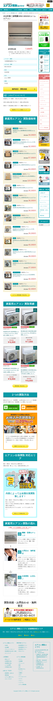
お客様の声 (42, 192)
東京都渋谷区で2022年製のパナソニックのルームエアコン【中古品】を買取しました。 (11, 370)
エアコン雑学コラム (44, 197)
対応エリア (38, 9)
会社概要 (50, 9)
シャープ (42, 92)
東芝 (41, 123)
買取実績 (25, 9)
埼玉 (33, 635)
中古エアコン (21, 651)
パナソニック (43, 104)
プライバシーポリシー (10, 649)
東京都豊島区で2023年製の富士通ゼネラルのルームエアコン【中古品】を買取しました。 (29, 371)
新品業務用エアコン (23, 647)
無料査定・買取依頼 (19, 89)
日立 (41, 119)
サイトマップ (8, 653)
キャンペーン (43, 202)
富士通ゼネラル (43, 116)
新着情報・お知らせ (44, 210)
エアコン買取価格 (18, 9)
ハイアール (42, 100)
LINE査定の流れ (8, 667)
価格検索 (50, 1)
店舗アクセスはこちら (19, 446)
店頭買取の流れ (8, 663)
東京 (21, 635)
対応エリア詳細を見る (19, 513)
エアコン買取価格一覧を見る (19, 295)
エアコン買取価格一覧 (12, 13)
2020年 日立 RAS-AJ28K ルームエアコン (23, 187)
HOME (3, 13)
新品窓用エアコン (22, 649)
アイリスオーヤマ (44, 81)
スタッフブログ (43, 206)
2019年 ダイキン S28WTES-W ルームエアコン (24, 197)
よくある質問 (8, 665)
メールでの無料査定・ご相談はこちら (20, 620)
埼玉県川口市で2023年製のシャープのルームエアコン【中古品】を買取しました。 (11, 333)
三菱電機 (20, 13)
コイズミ (42, 85)
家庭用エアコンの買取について (19, 109)
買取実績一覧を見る (20, 385)
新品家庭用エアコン (23, 645)
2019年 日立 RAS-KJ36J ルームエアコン (23, 207)
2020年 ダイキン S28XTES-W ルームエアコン (24, 286)
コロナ (41, 89)
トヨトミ (20, 680)
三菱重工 (42, 108)
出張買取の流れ (8, 661)
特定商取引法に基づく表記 (10, 651)
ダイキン (42, 96)
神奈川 (27, 635)
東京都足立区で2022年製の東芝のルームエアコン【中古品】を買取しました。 (29, 333)
